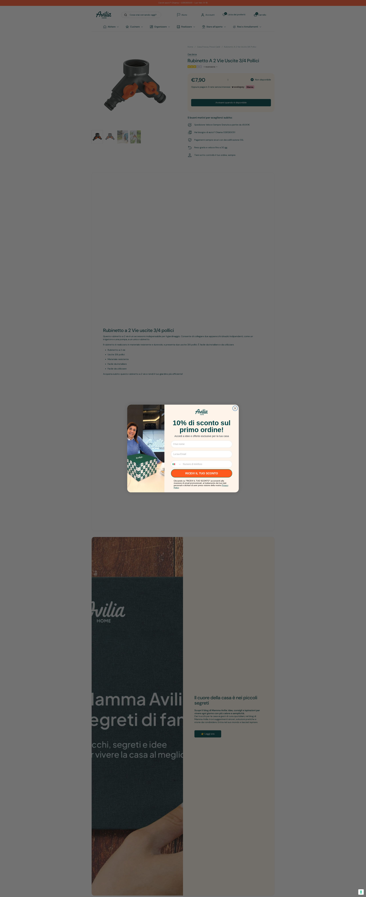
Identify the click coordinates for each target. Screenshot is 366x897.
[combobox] (176, 464)
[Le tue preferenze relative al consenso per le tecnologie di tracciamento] (361, 892)
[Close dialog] (235, 408)
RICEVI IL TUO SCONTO (201, 473)
